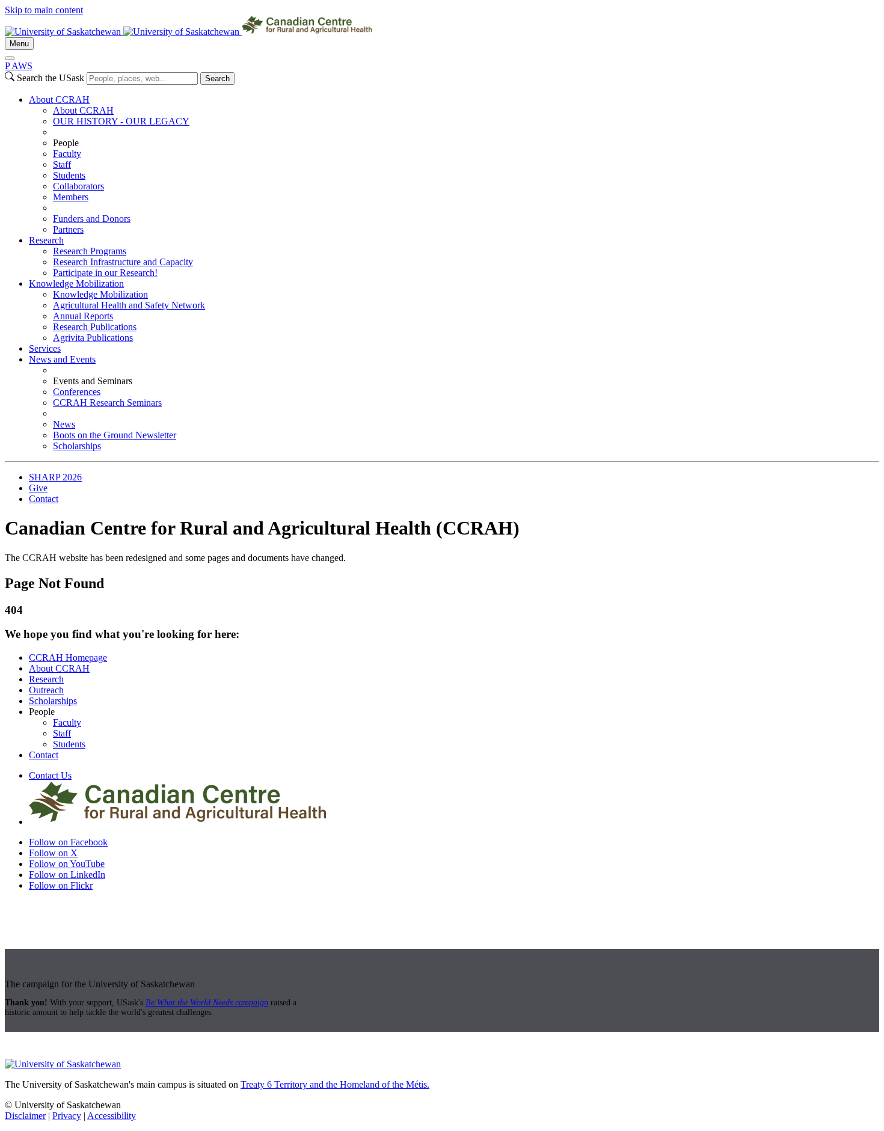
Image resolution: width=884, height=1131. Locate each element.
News (64, 424)
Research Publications (95, 327)
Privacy (66, 1116)
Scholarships (77, 446)
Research (46, 240)
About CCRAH (59, 99)
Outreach (46, 690)
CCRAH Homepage (68, 657)
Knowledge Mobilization (76, 283)
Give (38, 488)
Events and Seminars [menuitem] (92, 381)
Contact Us (50, 775)
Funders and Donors (91, 218)
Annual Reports (83, 316)
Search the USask (50, 78)
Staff (62, 164)
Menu (19, 43)
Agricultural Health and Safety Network (129, 305)
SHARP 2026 (55, 477)
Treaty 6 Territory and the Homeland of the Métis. (335, 1084)
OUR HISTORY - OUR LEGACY (121, 121)
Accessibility (111, 1116)
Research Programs (89, 251)
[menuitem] (454, 164)
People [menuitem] (66, 143)
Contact (43, 499)
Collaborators (78, 186)
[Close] (9, 58)
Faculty (67, 154)
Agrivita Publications (93, 338)
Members (70, 197)
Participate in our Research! (105, 273)
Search (217, 78)
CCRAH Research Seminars (107, 402)
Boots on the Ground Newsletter (114, 435)
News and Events (62, 359)
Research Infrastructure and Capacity (123, 262)
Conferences (76, 392)
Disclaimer (25, 1116)
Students (69, 175)
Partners (68, 229)
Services (45, 348)
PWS (18, 66)
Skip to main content (44, 10)
